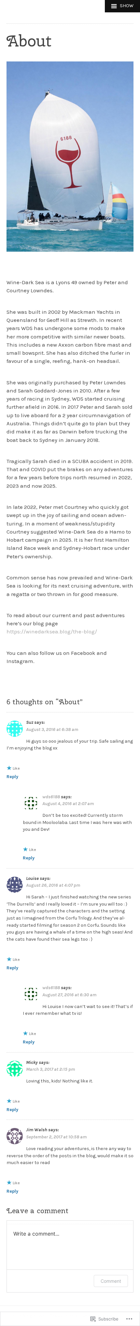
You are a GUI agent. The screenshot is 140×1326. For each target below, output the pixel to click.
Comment (111, 1281)
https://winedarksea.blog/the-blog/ (52, 632)
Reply (12, 776)
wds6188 (51, 797)
